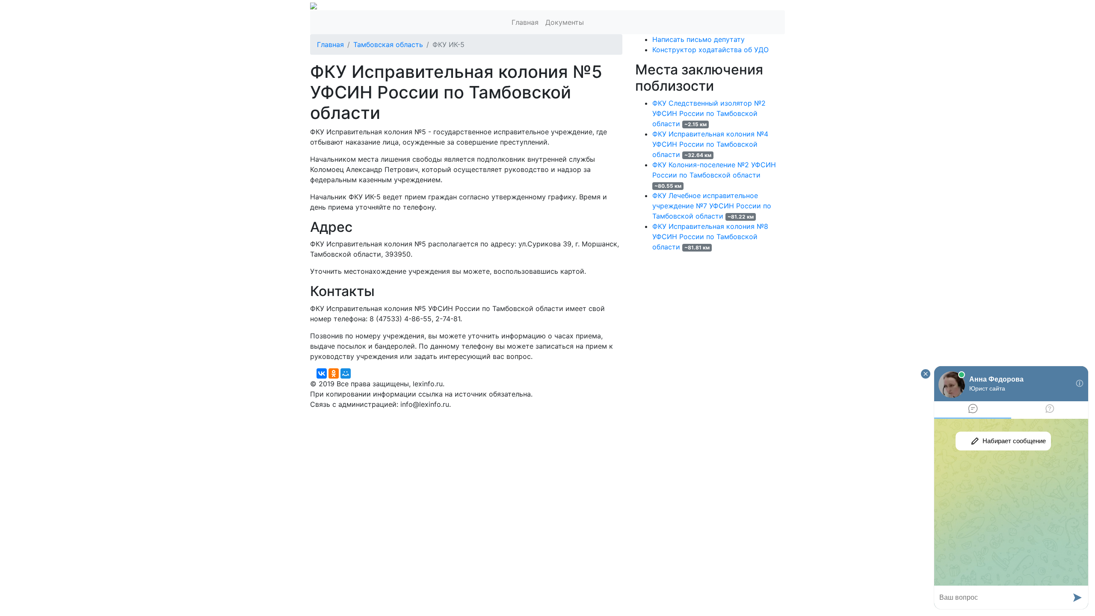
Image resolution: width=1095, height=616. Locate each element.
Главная (525, 22)
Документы (564, 22)
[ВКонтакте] (322, 373)
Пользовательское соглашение (516, 414)
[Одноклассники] (333, 373)
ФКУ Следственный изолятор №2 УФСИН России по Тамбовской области (709, 113)
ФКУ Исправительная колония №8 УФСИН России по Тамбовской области (710, 236)
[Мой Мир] (345, 373)
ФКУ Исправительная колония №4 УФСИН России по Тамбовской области (710, 144)
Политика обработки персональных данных (384, 414)
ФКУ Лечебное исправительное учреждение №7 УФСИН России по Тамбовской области (711, 205)
